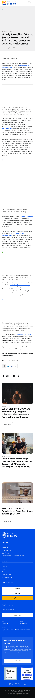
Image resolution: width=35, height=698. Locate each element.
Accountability (7, 577)
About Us (5, 547)
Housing (6, 48)
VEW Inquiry (6, 574)
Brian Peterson (7, 128)
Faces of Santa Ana (26, 216)
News (4, 569)
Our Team (5, 553)
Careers (4, 566)
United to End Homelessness (20, 285)
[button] (8, 366)
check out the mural (24, 334)
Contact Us (6, 572)
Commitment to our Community (13, 556)
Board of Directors (8, 550)
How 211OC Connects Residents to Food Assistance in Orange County (17, 511)
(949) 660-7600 (23, 623)
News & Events (13, 48)
